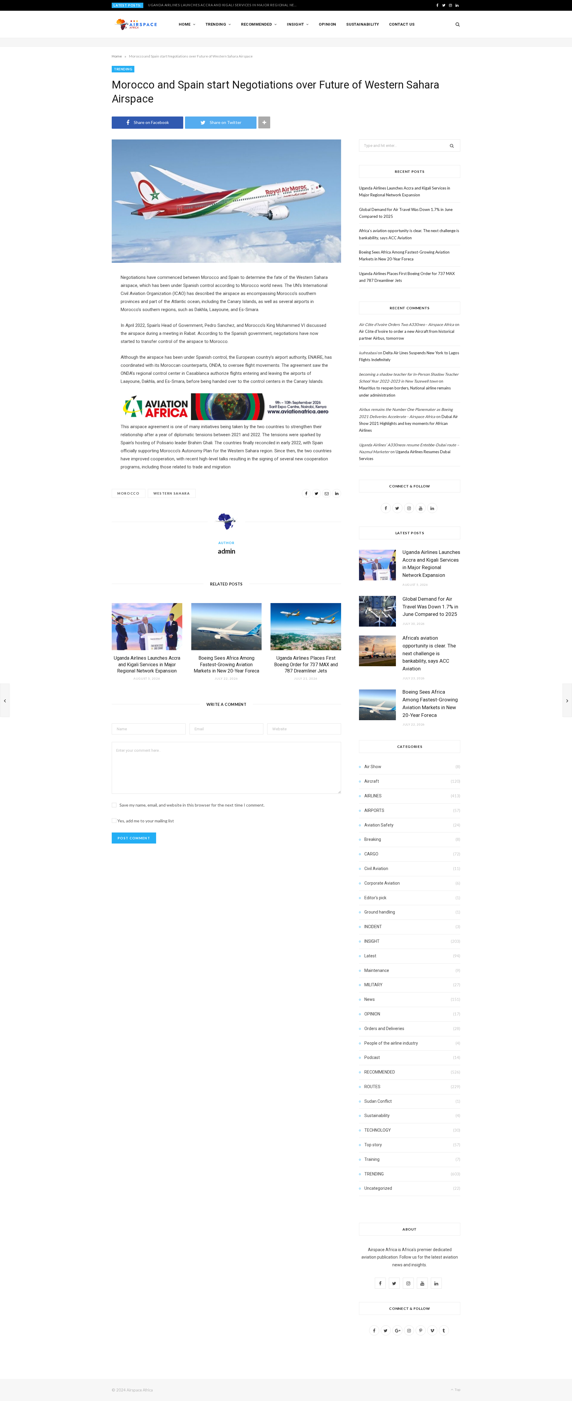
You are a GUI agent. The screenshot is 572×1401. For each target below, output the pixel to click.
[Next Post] (567, 700)
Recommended (256, 24)
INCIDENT (373, 926)
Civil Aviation (376, 868)
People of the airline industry (391, 1043)
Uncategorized (378, 1188)
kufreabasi (368, 352)
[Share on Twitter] (316, 493)
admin (226, 551)
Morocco (128, 493)
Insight (295, 24)
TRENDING (123, 69)
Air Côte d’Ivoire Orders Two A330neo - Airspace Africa (406, 324)
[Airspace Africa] (135, 24)
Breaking (372, 839)
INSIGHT (372, 941)
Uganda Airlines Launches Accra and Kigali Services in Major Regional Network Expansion (147, 664)
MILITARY (373, 984)
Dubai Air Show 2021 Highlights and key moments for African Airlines (408, 423)
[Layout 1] (226, 418)
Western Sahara (171, 493)
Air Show (372, 766)
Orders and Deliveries (384, 1028)
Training (372, 1159)
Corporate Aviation (382, 883)
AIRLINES (373, 795)
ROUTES (372, 1086)
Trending (216, 24)
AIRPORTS (374, 810)
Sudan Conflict (378, 1101)
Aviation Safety (379, 825)
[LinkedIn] (336, 493)
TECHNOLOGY (377, 1130)
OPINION (372, 1014)
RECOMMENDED (379, 1072)
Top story (373, 1144)
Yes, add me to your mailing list (145, 820)
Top (457, 1389)
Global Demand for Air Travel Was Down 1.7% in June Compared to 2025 (217, 5)
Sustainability (362, 24)
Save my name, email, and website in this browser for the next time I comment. (192, 804)
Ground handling (379, 912)
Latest (370, 955)
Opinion (327, 24)
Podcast (372, 1057)
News (369, 999)
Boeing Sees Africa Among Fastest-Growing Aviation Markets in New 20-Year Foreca (226, 664)
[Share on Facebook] (306, 493)
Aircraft (371, 781)
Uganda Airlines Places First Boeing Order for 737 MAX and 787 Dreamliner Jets (306, 664)
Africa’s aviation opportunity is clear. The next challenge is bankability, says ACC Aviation (429, 653)
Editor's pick (375, 897)
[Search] (455, 24)
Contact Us (402, 24)
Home (185, 24)
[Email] (326, 493)
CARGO (371, 854)
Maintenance (376, 970)
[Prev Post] (5, 700)
